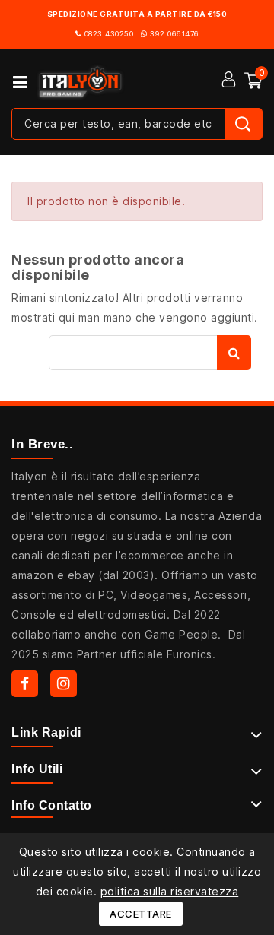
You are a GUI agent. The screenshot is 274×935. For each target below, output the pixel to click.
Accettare (141, 914)
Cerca (234, 352)
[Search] (243, 124)
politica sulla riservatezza (169, 891)
